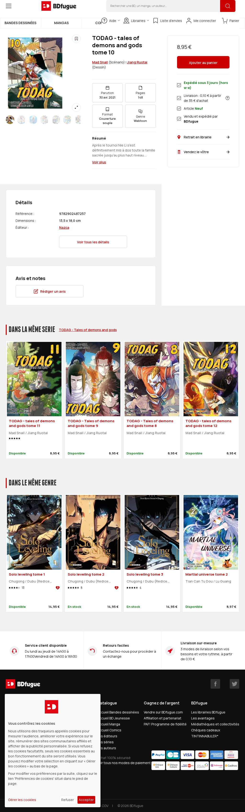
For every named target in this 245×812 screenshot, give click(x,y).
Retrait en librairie (198, 137)
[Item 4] (56, 119)
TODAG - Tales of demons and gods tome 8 (150, 423)
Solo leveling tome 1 (27, 574)
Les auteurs (106, 748)
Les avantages (203, 718)
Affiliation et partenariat (162, 718)
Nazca (64, 227)
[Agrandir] (76, 107)
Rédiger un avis (53, 291)
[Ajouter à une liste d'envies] (76, 38)
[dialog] (52, 750)
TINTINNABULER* (204, 736)
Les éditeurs (107, 736)
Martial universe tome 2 (206, 574)
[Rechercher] (227, 6)
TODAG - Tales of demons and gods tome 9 (91, 423)
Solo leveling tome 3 (145, 574)
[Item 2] (33, 119)
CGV (105, 805)
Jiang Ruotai (137, 62)
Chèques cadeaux (205, 730)
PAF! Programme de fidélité (165, 724)
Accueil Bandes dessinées (118, 712)
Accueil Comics (109, 730)
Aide (112, 20)
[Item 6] (79, 119)
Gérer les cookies (22, 799)
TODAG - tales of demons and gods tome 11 (32, 423)
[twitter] (234, 684)
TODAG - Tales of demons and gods (88, 330)
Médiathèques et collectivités (215, 724)
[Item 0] (10, 119)
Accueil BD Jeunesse (113, 718)
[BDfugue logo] (58, 6)
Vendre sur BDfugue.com (163, 712)
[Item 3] (44, 119)
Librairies (138, 20)
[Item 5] (67, 119)
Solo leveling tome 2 (86, 574)
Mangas (61, 23)
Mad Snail (100, 62)
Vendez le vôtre (196, 152)
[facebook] (215, 684)
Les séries (105, 742)
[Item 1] (21, 119)
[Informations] (227, 98)
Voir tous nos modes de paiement (124, 762)
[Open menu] (8, 6)
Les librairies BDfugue (208, 712)
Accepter (86, 799)
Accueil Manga (108, 724)
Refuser (67, 799)
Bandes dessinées (20, 23)
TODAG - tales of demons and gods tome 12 (208, 423)
